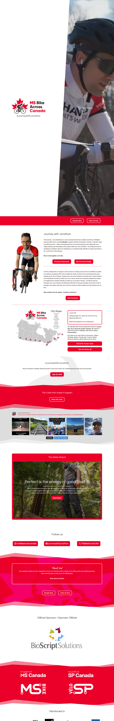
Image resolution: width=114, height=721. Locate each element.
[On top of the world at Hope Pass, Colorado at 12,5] (93, 426)
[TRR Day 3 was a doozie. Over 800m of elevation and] (38, 426)
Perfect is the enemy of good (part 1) (57, 482)
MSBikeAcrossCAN (90, 544)
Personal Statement (61, 262)
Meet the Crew (57, 399)
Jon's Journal (61, 486)
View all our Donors (57, 578)
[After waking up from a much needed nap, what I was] (75, 426)
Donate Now (77, 221)
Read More (57, 498)
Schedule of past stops (84, 344)
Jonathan (46, 486)
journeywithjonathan (58, 544)
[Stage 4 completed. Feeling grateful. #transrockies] (20, 426)
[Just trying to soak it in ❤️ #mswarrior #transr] (57, 426)
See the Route (84, 349)
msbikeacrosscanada (26, 544)
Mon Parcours (73, 298)
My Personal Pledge (83, 262)
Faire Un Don (93, 221)
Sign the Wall (57, 374)
